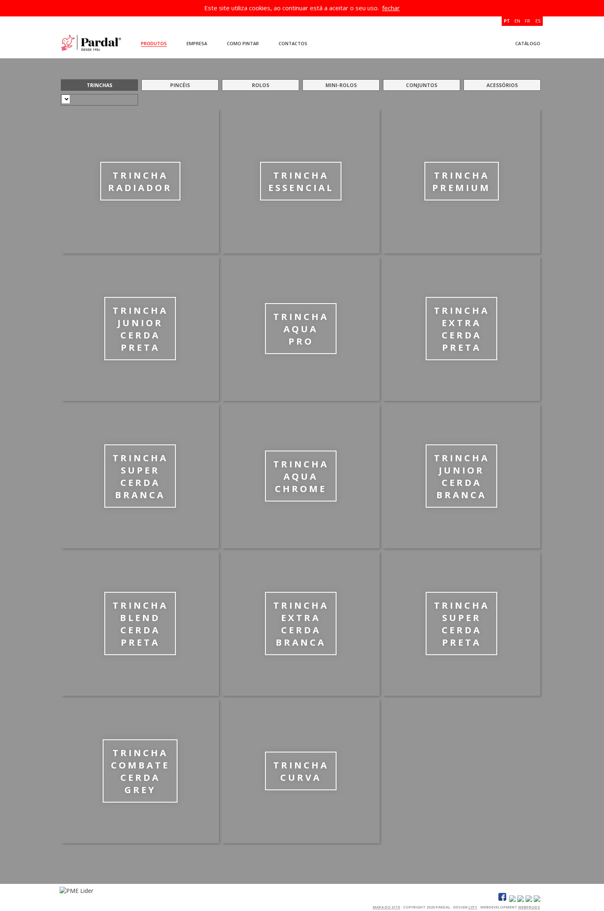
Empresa (197, 43)
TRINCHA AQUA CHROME (301, 476)
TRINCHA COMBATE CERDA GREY (140, 771)
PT (507, 21)
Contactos (293, 43)
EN (517, 21)
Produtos (154, 43)
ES (537, 21)
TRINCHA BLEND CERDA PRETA (140, 623)
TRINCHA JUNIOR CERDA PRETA (140, 328)
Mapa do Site (386, 907)
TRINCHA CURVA (301, 771)
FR (527, 21)
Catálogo (527, 43)
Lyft (472, 907)
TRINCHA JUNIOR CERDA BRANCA (461, 476)
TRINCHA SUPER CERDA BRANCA (140, 476)
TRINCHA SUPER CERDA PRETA (461, 623)
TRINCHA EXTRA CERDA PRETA (461, 328)
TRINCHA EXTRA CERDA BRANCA (301, 623)
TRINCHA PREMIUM (461, 181)
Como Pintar (243, 43)
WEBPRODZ (529, 907)
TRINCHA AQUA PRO (301, 328)
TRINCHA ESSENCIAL (301, 181)
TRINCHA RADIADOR (140, 181)
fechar (391, 8)
